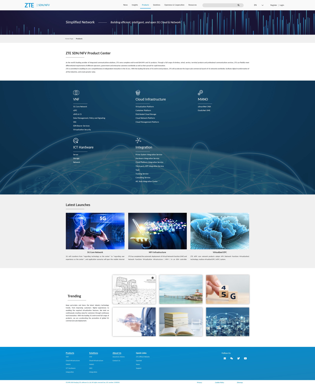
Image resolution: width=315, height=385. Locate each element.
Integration (144, 147)
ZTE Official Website (143, 357)
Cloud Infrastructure (151, 99)
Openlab (139, 361)
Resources (193, 5)
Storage (76, 159)
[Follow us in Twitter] (238, 358)
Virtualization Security (82, 130)
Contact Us (116, 361)
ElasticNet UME (204, 111)
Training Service (142, 174)
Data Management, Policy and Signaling (89, 118)
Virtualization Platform (145, 107)
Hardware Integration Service (147, 159)
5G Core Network (80, 107)
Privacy (199, 383)
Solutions (156, 5)
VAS (74, 122)
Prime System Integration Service (149, 155)
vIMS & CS (77, 114)
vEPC (75, 111)
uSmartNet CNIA (204, 107)
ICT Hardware (83, 147)
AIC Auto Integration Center (147, 182)
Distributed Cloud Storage (146, 114)
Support (138, 368)
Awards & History (119, 357)
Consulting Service (143, 178)
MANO (203, 99)
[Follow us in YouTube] (245, 358)
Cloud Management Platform (147, 122)
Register (273, 5)
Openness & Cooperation (174, 5)
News (125, 5)
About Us (117, 353)
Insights (135, 5)
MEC (90, 368)
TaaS (137, 170)
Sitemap (240, 383)
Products (145, 5)
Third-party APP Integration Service (150, 166)
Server (75, 155)
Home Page (69, 39)
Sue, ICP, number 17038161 (111, 382)
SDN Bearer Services (81, 126)
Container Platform (143, 111)
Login (282, 5)
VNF (76, 99)
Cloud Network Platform (145, 118)
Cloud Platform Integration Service (149, 162)
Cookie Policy (219, 383)
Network (76, 162)
